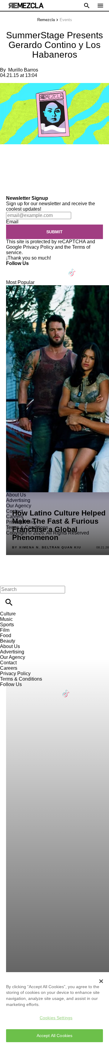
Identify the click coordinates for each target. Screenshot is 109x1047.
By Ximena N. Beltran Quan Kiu (46, 547)
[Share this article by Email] (51, 157)
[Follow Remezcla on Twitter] (28, 268)
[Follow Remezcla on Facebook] (13, 268)
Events (66, 20)
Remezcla (46, 20)
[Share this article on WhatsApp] (7, 157)
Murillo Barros (23, 69)
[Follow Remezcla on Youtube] (58, 268)
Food (5, 635)
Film (4, 630)
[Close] (101, 981)
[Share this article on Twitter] (37, 157)
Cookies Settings (56, 1017)
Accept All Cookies (55, 1035)
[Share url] (7, 189)
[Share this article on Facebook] (22, 157)
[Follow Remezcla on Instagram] (43, 268)
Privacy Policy (38, 247)
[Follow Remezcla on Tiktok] (72, 268)
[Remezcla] (26, 5)
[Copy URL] (14, 175)
